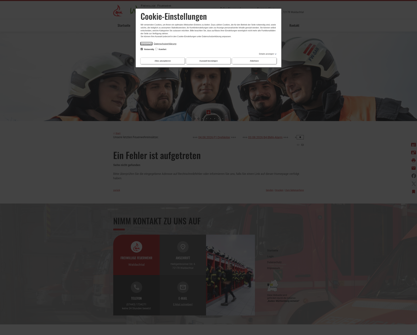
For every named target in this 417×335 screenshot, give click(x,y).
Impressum (146, 43)
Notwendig (149, 49)
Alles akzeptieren (163, 61)
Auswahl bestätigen (208, 61)
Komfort (162, 49)
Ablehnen (254, 61)
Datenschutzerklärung (165, 43)
